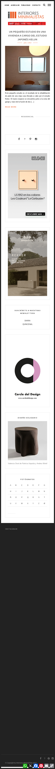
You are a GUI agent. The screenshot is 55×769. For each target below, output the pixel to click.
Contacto (36, 5)
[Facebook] (19, 139)
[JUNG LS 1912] (27, 218)
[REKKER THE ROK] (27, 295)
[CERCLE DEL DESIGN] (27, 403)
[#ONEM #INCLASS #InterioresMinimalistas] (27, 572)
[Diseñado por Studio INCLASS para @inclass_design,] (27, 546)
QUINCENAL (28, 324)
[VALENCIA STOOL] (27, 460)
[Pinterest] (30, 139)
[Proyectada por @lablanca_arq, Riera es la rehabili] (27, 625)
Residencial (27, 116)
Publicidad (25, 5)
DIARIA (27, 321)
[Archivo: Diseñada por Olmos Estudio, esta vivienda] (27, 704)
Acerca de (15, 5)
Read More (10, 107)
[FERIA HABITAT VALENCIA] (27, 23)
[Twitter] (24, 139)
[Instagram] (36, 139)
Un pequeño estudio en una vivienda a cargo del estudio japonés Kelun (27, 36)
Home (7, 5)
